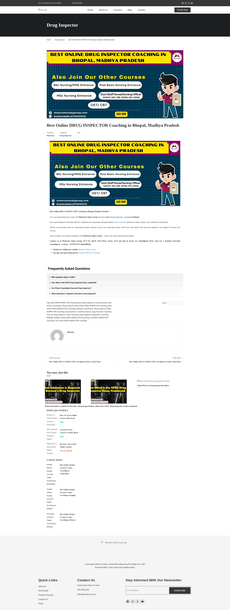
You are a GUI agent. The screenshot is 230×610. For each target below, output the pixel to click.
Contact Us (43, 599)
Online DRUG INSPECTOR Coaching (75, 318)
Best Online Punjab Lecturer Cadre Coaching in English (67, 492)
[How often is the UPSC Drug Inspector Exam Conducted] (109, 391)
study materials (119, 222)
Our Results (43, 591)
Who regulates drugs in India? (63, 277)
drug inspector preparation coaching (94, 315)
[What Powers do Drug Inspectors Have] (153, 381)
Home (90, 10)
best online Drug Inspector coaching (116, 217)
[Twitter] (176, 303)
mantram (50, 136)
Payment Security (45, 595)
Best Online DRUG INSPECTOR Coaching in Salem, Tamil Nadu (74, 362)
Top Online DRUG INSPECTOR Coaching (71, 321)
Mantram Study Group (86, 249)
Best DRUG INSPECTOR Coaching (64, 303)
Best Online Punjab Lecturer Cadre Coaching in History (68, 517)
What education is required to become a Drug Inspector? (74, 294)
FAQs (40, 604)
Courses (118, 10)
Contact (141, 10)
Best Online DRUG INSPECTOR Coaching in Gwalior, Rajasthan (155, 362)
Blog (129, 10)
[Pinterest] (181, 303)
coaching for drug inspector (95, 309)
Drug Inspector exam (66, 217)
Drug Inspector (60, 40)
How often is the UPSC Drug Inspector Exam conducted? (74, 283)
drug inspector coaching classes (78, 312)
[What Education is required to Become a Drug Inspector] (63, 391)
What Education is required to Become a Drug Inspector (68, 406)
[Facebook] (170, 303)
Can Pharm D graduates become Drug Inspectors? (71, 288)
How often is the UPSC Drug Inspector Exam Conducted (114, 406)
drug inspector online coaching (66, 315)
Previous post (54, 358)
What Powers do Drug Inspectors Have (153, 386)
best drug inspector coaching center (92, 303)
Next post (177, 358)
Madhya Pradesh (53, 318)
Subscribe (179, 590)
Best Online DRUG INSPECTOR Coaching (91, 306)
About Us (103, 10)
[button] (115, 277)
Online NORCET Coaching (89, 253)
